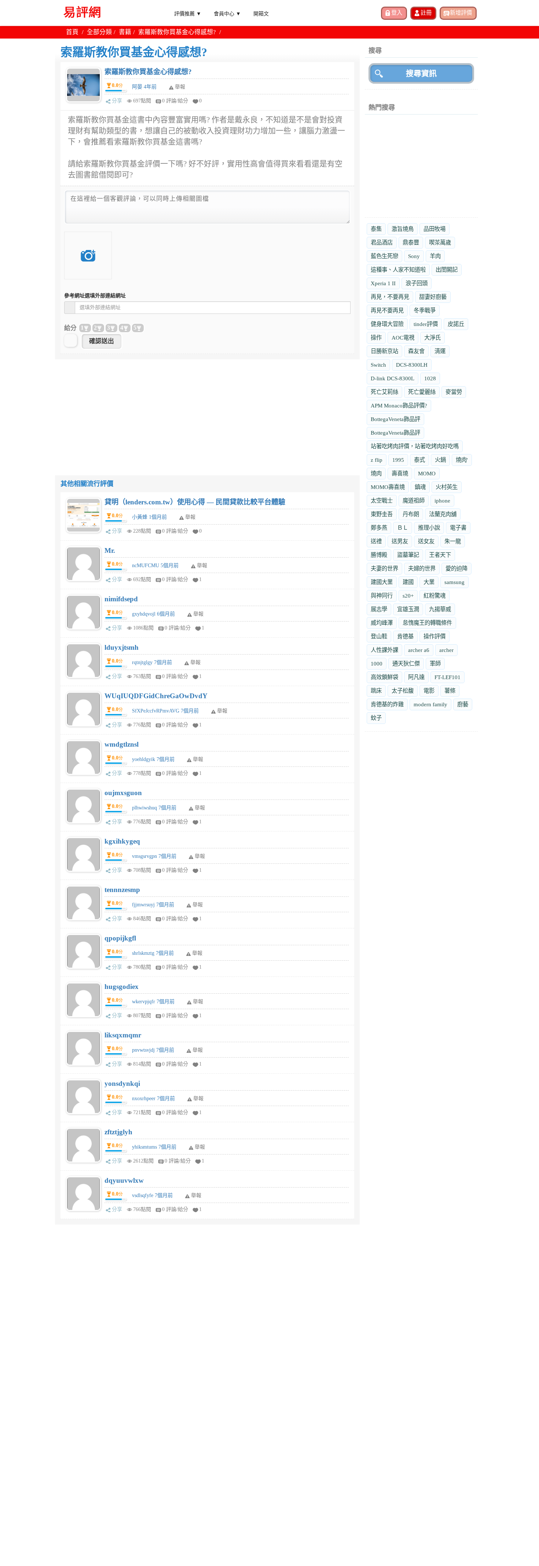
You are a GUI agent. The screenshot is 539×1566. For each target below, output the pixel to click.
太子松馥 (403, 691)
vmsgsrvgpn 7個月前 (154, 856)
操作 (376, 337)
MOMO (427, 473)
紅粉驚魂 (434, 595)
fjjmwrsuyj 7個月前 (153, 904)
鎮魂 (420, 487)
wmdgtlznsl (121, 744)
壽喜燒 (400, 473)
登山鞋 (379, 636)
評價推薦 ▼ (187, 13)
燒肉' (462, 460)
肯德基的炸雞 (387, 704)
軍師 (435, 663)
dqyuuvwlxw (124, 1180)
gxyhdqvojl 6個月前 (153, 614)
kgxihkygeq (122, 841)
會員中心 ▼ (227, 13)
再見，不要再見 (390, 297)
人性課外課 (384, 650)
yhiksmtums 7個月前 (154, 1147)
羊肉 (435, 256)
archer (446, 650)
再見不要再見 (387, 310)
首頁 (72, 32)
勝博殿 (379, 555)
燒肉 (376, 473)
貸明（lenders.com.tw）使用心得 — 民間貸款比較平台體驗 (194, 502)
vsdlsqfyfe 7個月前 (152, 1195)
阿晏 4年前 (144, 87)
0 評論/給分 (175, 101)
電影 (428, 691)
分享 (117, 101)
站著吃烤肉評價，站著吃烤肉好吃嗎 (415, 446)
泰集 (376, 229)
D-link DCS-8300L (392, 378)
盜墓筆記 (408, 555)
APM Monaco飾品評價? (399, 405)
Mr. (109, 550)
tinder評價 (426, 324)
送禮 (376, 541)
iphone (442, 500)
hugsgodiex (121, 986)
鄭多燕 (379, 528)
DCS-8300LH (412, 365)
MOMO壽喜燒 (388, 487)
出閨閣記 (447, 270)
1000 (376, 663)
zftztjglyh (118, 1132)
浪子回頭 (417, 283)
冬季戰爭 (425, 310)
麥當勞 (453, 392)
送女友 (426, 541)
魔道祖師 (414, 500)
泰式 (419, 460)
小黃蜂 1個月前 (149, 517)
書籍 (125, 32)
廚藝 (462, 704)
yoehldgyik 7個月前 (153, 759)
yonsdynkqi (122, 1083)
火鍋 (440, 460)
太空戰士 (382, 500)
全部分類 (99, 32)
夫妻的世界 (384, 568)
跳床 (376, 691)
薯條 (449, 691)
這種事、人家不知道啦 (398, 270)
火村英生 (447, 487)
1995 (398, 460)
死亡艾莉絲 (384, 392)
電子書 (458, 528)
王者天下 (440, 555)
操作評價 (434, 636)
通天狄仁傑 (406, 663)
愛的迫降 (456, 568)
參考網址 (95, 295)
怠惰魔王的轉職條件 (427, 623)
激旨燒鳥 (403, 229)
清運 (439, 351)
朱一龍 (452, 541)
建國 (408, 582)
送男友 (400, 541)
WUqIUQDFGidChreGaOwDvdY (156, 696)
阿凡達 (416, 677)
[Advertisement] (207, 410)
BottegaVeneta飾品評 (395, 419)
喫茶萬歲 (440, 242)
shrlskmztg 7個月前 (153, 953)
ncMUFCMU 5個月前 (155, 565)
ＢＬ (402, 528)
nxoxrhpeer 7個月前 (153, 1098)
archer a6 (418, 650)
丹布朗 (411, 514)
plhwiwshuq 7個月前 (154, 808)
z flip (376, 460)
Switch (378, 365)
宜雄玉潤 (408, 609)
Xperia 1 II (383, 283)
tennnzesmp (122, 889)
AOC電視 (403, 337)
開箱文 (261, 13)
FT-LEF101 (447, 677)
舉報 (190, 517)
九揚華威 (440, 609)
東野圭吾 (382, 514)
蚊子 (376, 718)
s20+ (408, 595)
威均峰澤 (382, 623)
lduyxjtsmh (121, 647)
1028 (430, 378)
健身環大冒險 (387, 324)
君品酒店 (382, 242)
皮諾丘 (456, 324)
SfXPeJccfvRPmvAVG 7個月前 (165, 711)
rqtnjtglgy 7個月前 (152, 662)
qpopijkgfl (120, 938)
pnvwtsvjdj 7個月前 (153, 1050)
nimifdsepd (121, 599)
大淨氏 (432, 337)
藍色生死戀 (384, 256)
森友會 (416, 351)
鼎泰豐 (411, 242)
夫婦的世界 (422, 568)
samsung (454, 582)
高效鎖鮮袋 (384, 677)
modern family (430, 704)
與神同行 (382, 595)
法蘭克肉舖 (442, 514)
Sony (414, 256)
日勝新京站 (384, 351)
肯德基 (405, 636)
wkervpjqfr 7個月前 (153, 1001)
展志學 (379, 609)
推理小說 (429, 528)
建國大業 (382, 582)
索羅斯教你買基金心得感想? (148, 72)
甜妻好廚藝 (433, 297)
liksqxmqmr (122, 1035)
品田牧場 (434, 229)
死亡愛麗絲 (422, 392)
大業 (428, 582)
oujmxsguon (123, 793)
